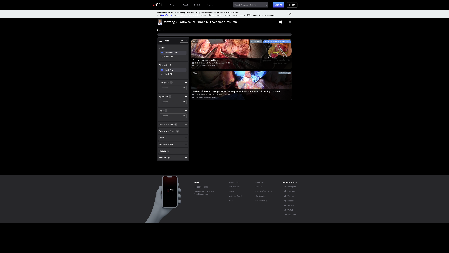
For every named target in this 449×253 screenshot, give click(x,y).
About (185, 5)
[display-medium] (285, 22)
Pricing (209, 5)
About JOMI (234, 182)
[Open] (184, 87)
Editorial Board (235, 196)
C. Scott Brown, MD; (201, 63)
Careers (258, 187)
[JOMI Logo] (156, 5)
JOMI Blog (259, 182)
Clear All (184, 41)
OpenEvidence (167, 15)
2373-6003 (203, 187)
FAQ (231, 200)
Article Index (234, 187)
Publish (197, 5)
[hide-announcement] (290, 14)
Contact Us (260, 196)
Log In (292, 5)
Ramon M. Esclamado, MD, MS (219, 63)
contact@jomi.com (290, 214)
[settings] (186, 47)
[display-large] (280, 22)
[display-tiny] (290, 22)
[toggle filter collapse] (186, 65)
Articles (173, 5)
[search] (265, 5)
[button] (256, 41)
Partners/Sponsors (263, 191)
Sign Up (278, 5)
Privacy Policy (261, 200)
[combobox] (248, 5)
